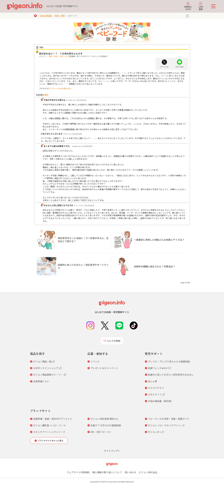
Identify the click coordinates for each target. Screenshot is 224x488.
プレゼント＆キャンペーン (104, 368)
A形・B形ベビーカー (101, 432)
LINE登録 (201, 7)
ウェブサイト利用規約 (78, 472)
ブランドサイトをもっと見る (50, 440)
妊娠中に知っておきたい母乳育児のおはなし (171, 374)
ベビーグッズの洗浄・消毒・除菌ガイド (168, 418)
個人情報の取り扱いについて (107, 472)
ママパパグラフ (156, 388)
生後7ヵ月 (63, 56)
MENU (187, 15)
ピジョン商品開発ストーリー (48, 374)
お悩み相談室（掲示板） (160, 401)
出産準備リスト (41, 381)
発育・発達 (60, 15)
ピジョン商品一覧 (42, 361)
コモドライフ (155, 394)
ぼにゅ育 (152, 381)
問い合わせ (130, 472)
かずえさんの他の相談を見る (60, 88)
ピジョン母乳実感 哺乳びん (105, 418)
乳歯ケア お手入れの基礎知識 (106, 425)
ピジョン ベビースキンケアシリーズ (166, 425)
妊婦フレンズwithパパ (159, 368)
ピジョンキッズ (156, 432)
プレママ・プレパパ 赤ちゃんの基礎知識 (169, 361)
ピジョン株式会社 (148, 472)
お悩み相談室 (46, 15)
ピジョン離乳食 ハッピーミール (49, 425)
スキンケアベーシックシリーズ (49, 432)
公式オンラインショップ (45, 368)
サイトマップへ (112, 450)
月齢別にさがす (188, 7)
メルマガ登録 (113, 340)
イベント (95, 361)
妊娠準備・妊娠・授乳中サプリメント (52, 418)
